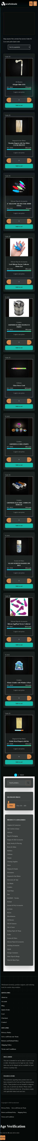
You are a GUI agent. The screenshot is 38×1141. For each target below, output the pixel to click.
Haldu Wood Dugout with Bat (19, 741)
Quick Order (5, 1010)
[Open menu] (35, 3)
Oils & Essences (11, 923)
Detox (9, 865)
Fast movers (22, 39)
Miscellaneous (11, 916)
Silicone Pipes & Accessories (19, 201)
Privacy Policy (6, 1032)
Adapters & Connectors (14, 825)
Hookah (9, 902)
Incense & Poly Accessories (15, 905)
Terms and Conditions (8, 1049)
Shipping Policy (6, 1045)
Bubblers (9, 850)
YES (1, 1137)
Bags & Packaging (12, 836)
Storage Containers (12, 953)
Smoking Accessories (13, 945)
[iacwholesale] (18, 4)
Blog (2, 1005)
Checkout (4, 1018)
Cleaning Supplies (12, 861)
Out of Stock (11, 927)
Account (4, 1001)
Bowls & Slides (11, 847)
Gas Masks (10, 883)
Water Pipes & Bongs (13, 956)
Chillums (19, 383)
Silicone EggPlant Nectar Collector (19, 624)
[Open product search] (31, 3)
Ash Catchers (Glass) (13, 829)
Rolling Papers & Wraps (14, 931)
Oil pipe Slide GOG (19, 84)
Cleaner (9, 858)
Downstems (10, 872)
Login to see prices (19, 92)
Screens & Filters (19, 561)
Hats (8, 894)
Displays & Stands (12, 869)
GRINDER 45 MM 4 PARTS (19, 444)
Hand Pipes (10, 891)
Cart (3, 1014)
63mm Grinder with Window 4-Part (19, 682)
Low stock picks (8, 41)
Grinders (19, 322)
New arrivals (15, 39)
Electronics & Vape (12, 880)
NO (4, 1137)
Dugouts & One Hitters (19, 140)
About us (4, 997)
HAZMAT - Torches (13, 898)
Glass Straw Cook (19, 385)
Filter (11, 805)
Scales (9, 934)
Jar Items (9, 909)
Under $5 (29, 39)
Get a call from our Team (9, 1036)
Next (22, 775)
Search (28, 783)
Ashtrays (9, 832)
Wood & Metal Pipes (13, 960)
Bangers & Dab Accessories (15, 840)
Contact (4, 1022)
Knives (9, 912)
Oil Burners (19, 82)
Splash (9, 949)
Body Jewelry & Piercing (14, 843)
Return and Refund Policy (10, 1041)
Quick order (16, 41)
